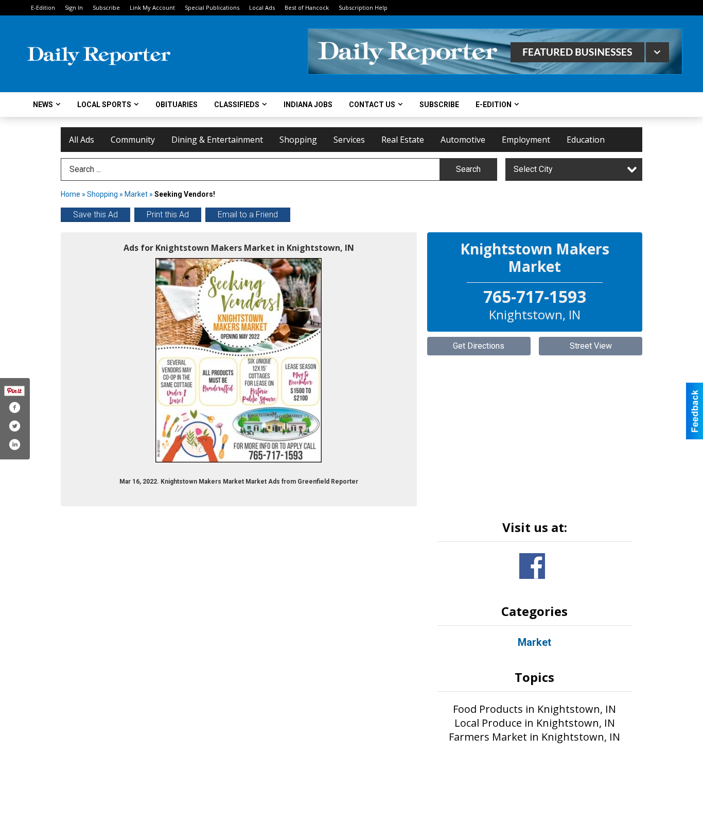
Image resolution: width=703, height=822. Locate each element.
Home (70, 194)
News (43, 104)
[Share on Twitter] (14, 426)
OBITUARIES (176, 104)
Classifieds (236, 104)
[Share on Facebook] (14, 407)
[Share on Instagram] (14, 444)
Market (136, 194)
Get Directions (478, 346)
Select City (533, 169)
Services (349, 139)
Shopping (298, 139)
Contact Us (372, 104)
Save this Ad (95, 214)
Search (468, 169)
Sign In (74, 7)
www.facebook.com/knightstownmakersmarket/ (532, 566)
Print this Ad (168, 214)
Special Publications (212, 7)
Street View (591, 346)
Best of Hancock (307, 7)
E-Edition (43, 7)
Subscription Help (363, 7)
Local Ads (262, 7)
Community (133, 139)
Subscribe (106, 7)
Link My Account (152, 7)
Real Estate (402, 139)
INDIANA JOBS (308, 104)
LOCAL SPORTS (104, 104)
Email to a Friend (248, 214)
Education (586, 139)
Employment (526, 139)
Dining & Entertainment (217, 139)
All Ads (81, 139)
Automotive (463, 139)
